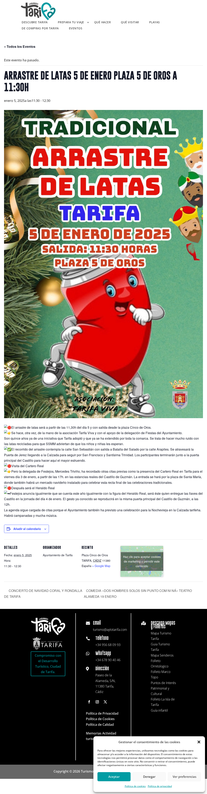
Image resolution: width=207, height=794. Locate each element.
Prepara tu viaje (71, 22)
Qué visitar (130, 22)
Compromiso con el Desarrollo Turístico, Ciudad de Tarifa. (48, 663)
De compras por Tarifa (40, 28)
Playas (154, 22)
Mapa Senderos (162, 655)
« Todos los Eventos (19, 46)
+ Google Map (101, 566)
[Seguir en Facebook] (89, 702)
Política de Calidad (100, 724)
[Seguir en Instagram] (97, 702)
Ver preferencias (184, 777)
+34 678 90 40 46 (107, 660)
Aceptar (114, 777)
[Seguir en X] (105, 702)
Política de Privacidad (102, 713)
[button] (199, 742)
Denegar (149, 777)
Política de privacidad (160, 786)
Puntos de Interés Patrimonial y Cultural (163, 688)
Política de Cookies (100, 719)
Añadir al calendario (27, 529)
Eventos (75, 28)
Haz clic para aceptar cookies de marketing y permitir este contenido (142, 561)
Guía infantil (159, 710)
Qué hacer (102, 22)
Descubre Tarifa (35, 22)
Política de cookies (135, 786)
